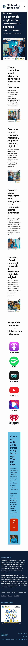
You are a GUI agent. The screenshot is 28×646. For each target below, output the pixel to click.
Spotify (14, 592)
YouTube (3, 595)
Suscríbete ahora (14, 525)
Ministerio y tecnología (13, 6)
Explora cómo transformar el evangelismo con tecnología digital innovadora (14, 203)
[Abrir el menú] (24, 6)
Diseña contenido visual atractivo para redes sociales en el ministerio (14, 77)
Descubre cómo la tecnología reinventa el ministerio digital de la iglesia (13, 267)
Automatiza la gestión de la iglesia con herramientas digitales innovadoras (12, 22)
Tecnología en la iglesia (15, 33)
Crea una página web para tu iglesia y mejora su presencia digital (13, 138)
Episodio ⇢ (15, 105)
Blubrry (10, 595)
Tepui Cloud (14, 639)
